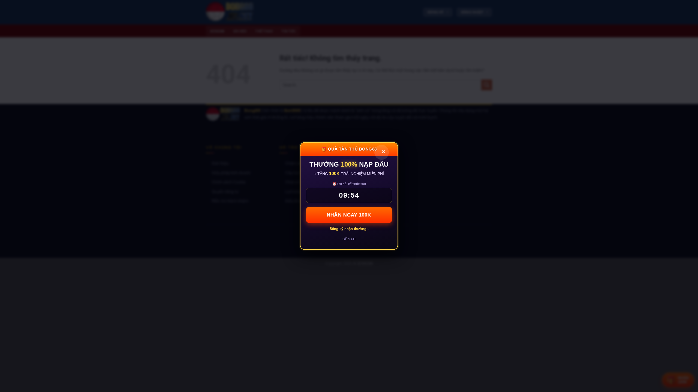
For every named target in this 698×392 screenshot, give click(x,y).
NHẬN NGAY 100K (349, 215)
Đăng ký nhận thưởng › (349, 229)
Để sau (349, 239)
